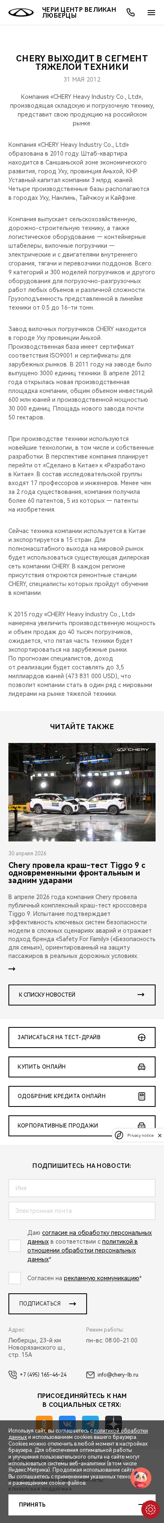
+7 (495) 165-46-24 (43, 1375)
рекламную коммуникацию (101, 1278)
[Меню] (151, 12)
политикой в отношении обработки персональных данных (82, 1250)
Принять (32, 1505)
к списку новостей (47, 995)
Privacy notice (140, 1135)
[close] (159, 1135)
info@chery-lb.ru (118, 1375)
